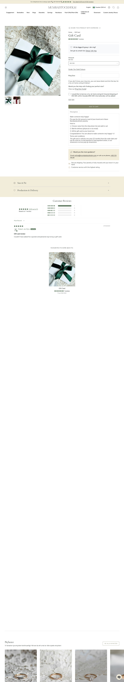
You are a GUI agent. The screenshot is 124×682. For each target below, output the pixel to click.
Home (70, 32)
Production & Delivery (27, 190)
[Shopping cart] (118, 7)
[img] (18, 226)
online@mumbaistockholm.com (85, 155)
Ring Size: (71, 76)
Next (121, 670)
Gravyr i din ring (91, 51)
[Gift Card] (62, 269)
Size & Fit (21, 183)
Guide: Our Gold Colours (76, 69)
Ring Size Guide (80, 89)
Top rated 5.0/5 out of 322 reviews (83, 2)
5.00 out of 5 (33, 209)
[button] (113, 7)
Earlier (5, 61)
